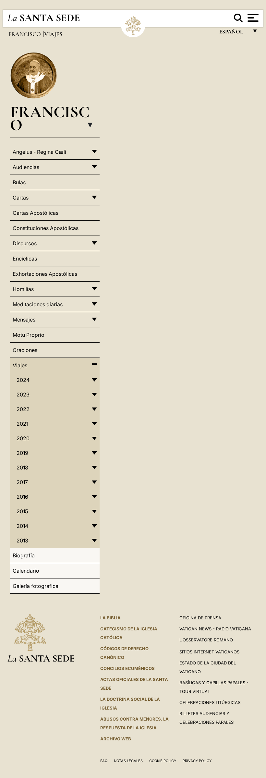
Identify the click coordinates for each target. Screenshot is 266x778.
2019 (22, 453)
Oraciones (25, 350)
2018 (22, 467)
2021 (22, 423)
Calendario (26, 570)
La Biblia (110, 617)
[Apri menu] (252, 17)
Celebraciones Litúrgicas (209, 702)
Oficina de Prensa (200, 617)
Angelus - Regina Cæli (39, 152)
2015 (22, 511)
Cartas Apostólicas (35, 213)
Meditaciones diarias (38, 304)
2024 (23, 380)
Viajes (20, 365)
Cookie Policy (162, 761)
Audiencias (26, 167)
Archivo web (115, 738)
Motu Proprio (28, 335)
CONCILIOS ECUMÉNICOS (127, 668)
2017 (22, 482)
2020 (23, 438)
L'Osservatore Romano (206, 639)
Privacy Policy (197, 761)
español (234, 33)
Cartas (21, 197)
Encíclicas (25, 258)
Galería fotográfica (35, 586)
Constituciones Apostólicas (46, 228)
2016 (22, 496)
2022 (23, 409)
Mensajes (24, 319)
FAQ (103, 761)
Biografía (24, 555)
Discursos (25, 243)
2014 (22, 526)
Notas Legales (128, 761)
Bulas (19, 182)
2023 (23, 394)
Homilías (23, 289)
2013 (22, 540)
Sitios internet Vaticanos (209, 651)
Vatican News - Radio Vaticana (215, 628)
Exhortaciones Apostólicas (45, 274)
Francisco (25, 34)
